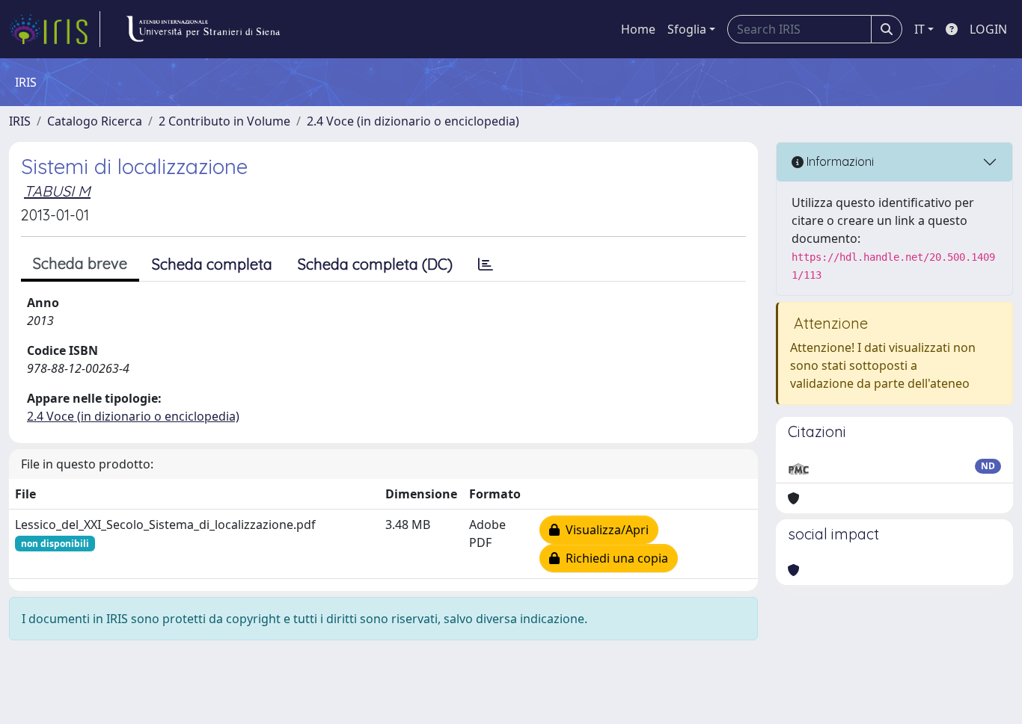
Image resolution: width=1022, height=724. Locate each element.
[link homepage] (54, 29)
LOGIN (988, 29)
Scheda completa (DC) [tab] (375, 264)
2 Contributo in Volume (224, 121)
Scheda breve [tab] (80, 263)
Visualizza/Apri (604, 530)
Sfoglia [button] (686, 29)
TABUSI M (57, 191)
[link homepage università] (202, 29)
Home (638, 29)
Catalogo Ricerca (94, 121)
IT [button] (919, 29)
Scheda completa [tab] (212, 264)
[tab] (485, 264)
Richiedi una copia (614, 558)
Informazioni (839, 161)
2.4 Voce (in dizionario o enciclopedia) (413, 121)
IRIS (20, 121)
